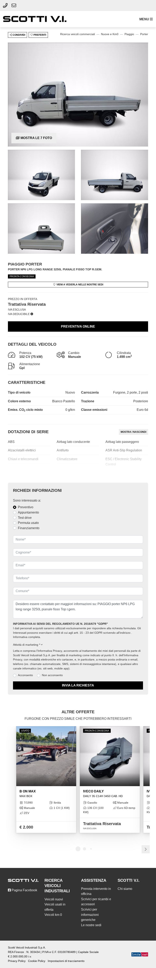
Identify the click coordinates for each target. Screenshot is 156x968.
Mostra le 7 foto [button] (36, 138)
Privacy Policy (17, 961)
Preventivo (25, 507)
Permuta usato (28, 522)
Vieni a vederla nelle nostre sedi (79, 284)
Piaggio (129, 34)
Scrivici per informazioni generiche (90, 915)
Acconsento (25, 675)
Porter (144, 34)
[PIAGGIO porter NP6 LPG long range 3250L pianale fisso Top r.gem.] (78, 94)
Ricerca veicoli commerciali (77, 34)
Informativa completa (26, 637)
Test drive (25, 517)
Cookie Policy (36, 961)
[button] (145, 19)
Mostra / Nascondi (133, 432)
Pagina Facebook (24, 890)
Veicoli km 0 (53, 914)
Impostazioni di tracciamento (66, 961)
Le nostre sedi (91, 925)
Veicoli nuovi (53, 899)
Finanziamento (28, 528)
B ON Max (28, 794)
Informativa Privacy (50, 650)
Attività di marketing (26, 644)
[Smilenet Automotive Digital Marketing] (139, 954)
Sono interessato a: (27, 500)
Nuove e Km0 (109, 34)
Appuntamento (28, 512)
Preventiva (78, 326)
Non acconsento (52, 675)
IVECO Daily (103, 794)
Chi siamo (125, 888)
